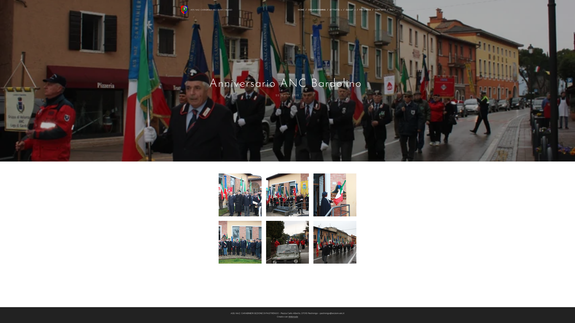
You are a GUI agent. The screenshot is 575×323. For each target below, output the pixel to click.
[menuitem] (302, 9)
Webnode (293, 316)
